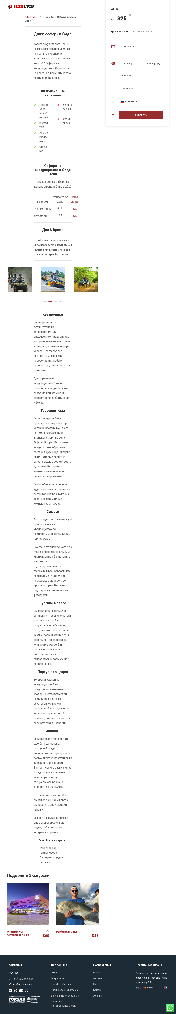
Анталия (98, 978)
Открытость (58, 978)
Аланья (97, 995)
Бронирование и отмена (65, 990)
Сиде (96, 984)
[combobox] (123, 101)
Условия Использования (65, 995)
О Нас (54, 972)
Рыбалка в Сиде (66, 931)
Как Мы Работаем (61, 984)
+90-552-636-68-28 (23, 979)
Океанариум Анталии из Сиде (18, 933)
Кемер (97, 990)
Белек (96, 972)
